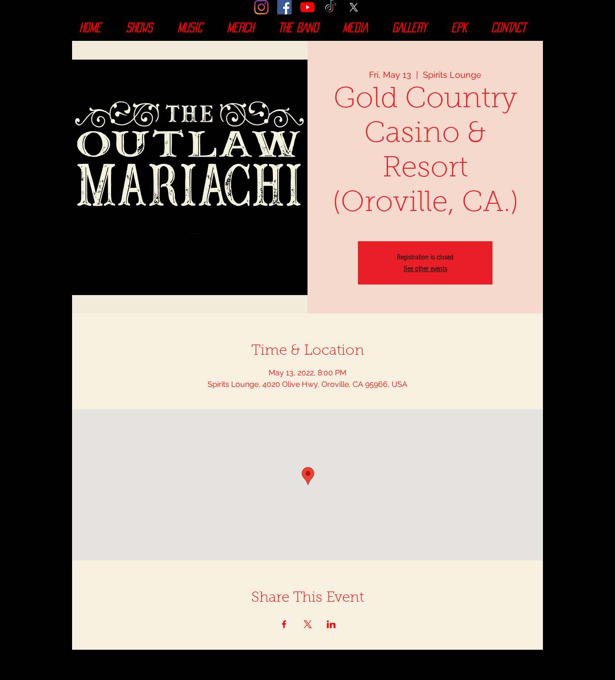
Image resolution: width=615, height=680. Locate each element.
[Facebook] (284, 7)
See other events (425, 268)
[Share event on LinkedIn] (331, 624)
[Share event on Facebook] (284, 624)
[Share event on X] (307, 624)
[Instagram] (261, 7)
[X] (353, 7)
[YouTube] (307, 7)
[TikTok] (330, 7)
